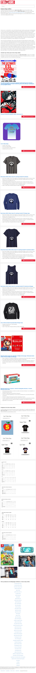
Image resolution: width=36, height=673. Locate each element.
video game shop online (20, 12)
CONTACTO (17, 670)
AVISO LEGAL (12, 670)
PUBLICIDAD (3, 670)
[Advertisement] (18, 22)
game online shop (12, 12)
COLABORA (7, 670)
